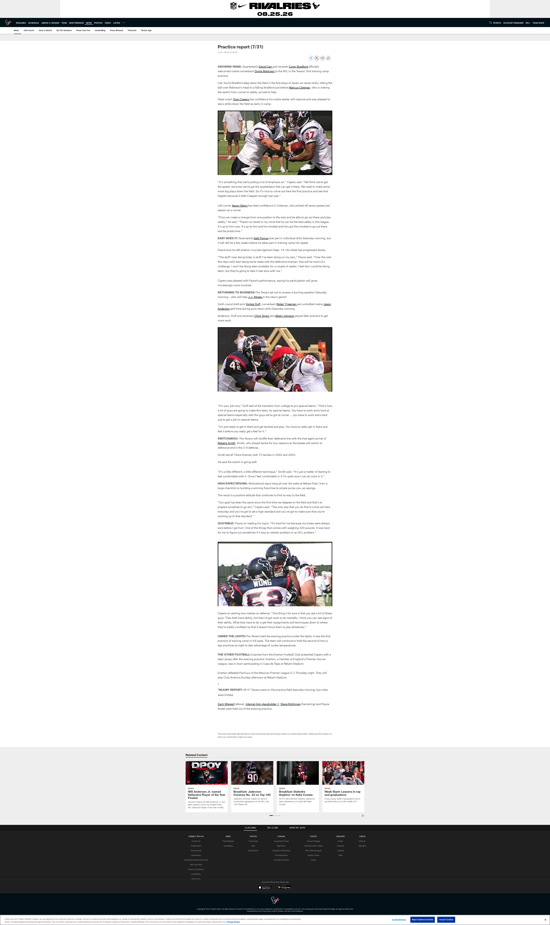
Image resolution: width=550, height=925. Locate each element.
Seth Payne (261, 238)
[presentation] (363, 816)
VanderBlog (228, 846)
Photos (253, 836)
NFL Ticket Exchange (313, 851)
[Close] (545, 920)
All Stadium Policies (281, 860)
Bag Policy (281, 846)
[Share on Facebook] (311, 59)
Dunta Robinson (265, 71)
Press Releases (228, 841)
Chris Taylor (262, 315)
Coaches (340, 851)
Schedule (340, 846)
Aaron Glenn (240, 205)
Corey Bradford (299, 66)
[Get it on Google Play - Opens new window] (284, 888)
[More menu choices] (123, 22)
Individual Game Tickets (313, 846)
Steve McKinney (290, 704)
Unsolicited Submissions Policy (196, 860)
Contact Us (196, 841)
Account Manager (313, 841)
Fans (253, 846)
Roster (340, 841)
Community (253, 841)
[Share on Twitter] (317, 59)
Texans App (195, 879)
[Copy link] (328, 58)
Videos (362, 836)
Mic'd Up (362, 841)
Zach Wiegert (226, 704)
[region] (275, 920)
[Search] (490, 22)
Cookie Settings (399, 919)
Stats (340, 855)
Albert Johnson (285, 315)
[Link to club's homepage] (8, 22)
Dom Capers (241, 99)
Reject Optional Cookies (422, 919)
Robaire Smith (226, 443)
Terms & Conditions (196, 869)
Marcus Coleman (299, 87)
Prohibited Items (281, 855)
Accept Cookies (446, 919)
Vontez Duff (253, 304)
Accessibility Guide (281, 841)
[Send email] (322, 59)
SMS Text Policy (196, 865)
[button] (271, 816)
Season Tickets (313, 855)
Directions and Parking (281, 851)
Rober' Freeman (287, 304)
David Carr (266, 66)
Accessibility (196, 874)
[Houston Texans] (275, 901)
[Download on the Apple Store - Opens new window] (264, 887)
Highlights (362, 846)
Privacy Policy (196, 851)
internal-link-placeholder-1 (262, 704)
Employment (196, 846)
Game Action (253, 851)
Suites (313, 860)
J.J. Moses (255, 297)
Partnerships (196, 855)
